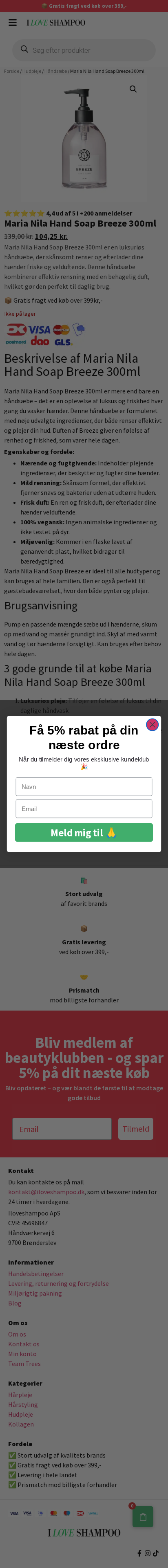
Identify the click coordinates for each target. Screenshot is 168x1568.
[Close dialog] (152, 724)
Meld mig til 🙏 (84, 832)
